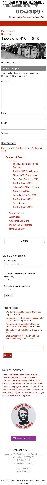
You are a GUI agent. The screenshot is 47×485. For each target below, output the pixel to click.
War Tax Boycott (16, 213)
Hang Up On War (16, 229)
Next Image (6, 34)
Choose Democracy (28, 377)
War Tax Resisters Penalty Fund (16, 395)
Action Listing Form (21, 191)
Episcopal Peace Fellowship (14, 380)
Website (4, 133)
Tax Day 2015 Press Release (26, 171)
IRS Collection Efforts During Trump (21, 330)
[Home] (23, 3)
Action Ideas (14, 217)
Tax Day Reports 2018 (23, 207)
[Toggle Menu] (44, 23)
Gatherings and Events (19, 221)
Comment (5, 81)
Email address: (10, 260)
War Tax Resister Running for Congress (23, 312)
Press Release (19, 203)
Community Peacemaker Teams (16, 374)
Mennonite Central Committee (29, 383)
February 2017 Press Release (26, 187)
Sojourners (19, 392)
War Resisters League (34, 392)
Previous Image (8, 31)
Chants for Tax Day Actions (25, 175)
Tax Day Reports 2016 (23, 183)
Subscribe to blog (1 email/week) (17, 286)
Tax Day (13, 160)
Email (4, 123)
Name (4, 113)
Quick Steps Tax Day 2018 (24, 195)
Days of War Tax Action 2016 (25, 179)
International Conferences (20, 225)
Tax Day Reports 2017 (23, 199)
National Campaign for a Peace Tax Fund (20, 386)
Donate (24, 241)
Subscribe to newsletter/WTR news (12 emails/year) (19, 275)
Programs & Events (15, 157)
